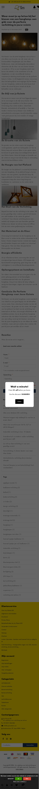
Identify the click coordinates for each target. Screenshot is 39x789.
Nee (27, 778)
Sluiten (19, 401)
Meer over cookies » (19, 781)
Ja (18, 778)
